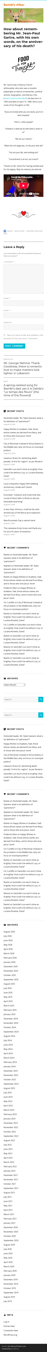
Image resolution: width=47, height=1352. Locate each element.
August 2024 (9, 1036)
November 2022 (11, 1127)
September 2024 (11, 1031)
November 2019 (11, 1284)
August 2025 (9, 984)
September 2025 (11, 979)
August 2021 (9, 1192)
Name (7, 298)
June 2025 (8, 992)
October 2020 (10, 1236)
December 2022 (11, 1123)
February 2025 (10, 1010)
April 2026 (8, 949)
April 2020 (8, 1262)
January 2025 (9, 1014)
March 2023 (9, 1110)
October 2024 (10, 1027)
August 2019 (9, 1297)
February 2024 (10, 1062)
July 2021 (8, 1197)
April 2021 (8, 1210)
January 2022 (9, 1171)
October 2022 (10, 1131)
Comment (9, 262)
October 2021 (10, 1184)
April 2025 (8, 1001)
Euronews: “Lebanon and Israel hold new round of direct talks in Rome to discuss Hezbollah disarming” (22, 498)
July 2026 (8, 936)
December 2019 (11, 1279)
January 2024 (9, 1066)
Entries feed (9, 1326)
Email (7, 310)
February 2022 (10, 1166)
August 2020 (9, 1244)
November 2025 (11, 970)
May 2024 (8, 1049)
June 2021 (8, 1201)
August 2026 (9, 931)
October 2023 (10, 1079)
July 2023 (8, 1092)
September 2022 (11, 1136)
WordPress (15, 1349)
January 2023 (9, 1118)
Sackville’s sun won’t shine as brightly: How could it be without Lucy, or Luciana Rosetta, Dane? (23, 472)
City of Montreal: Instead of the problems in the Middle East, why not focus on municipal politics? (23, 447)
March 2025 (9, 1005)
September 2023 (11, 1084)
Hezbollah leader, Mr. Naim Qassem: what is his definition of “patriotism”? (20, 558)
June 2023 (8, 1097)
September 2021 (11, 1188)
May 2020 (8, 1257)
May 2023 (8, 1101)
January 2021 (9, 1223)
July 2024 (8, 1040)
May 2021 (8, 1205)
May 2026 (8, 944)
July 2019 (8, 1301)
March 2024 (9, 1057)
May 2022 (8, 1153)
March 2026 (9, 953)
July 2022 (8, 1144)
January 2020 (9, 1275)
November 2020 (11, 1231)
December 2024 (11, 1018)
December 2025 (11, 966)
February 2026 (10, 957)
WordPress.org (10, 1335)
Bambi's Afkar (14, 5)
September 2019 (11, 1292)
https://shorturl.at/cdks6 (15, 98)
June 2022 (8, 1149)
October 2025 (10, 975)
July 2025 (8, 988)
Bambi (10, 231)
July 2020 (8, 1249)
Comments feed (11, 1330)
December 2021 (11, 1175)
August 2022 (9, 1140)
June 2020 (8, 1253)
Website (8, 322)
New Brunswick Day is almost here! (19, 520)
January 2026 (9, 962)
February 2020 (10, 1271)
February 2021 (10, 1218)
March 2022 (9, 1162)
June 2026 (8, 940)
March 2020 (9, 1266)
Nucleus (5, 1346)
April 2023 (8, 1105)
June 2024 (8, 1044)
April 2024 (8, 1053)
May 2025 (8, 997)
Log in (6, 1321)
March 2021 (9, 1214)
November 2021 (11, 1179)
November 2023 (11, 1075)
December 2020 (11, 1227)
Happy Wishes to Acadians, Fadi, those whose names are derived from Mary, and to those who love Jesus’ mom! (22, 432)
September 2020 (11, 1240)
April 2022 (8, 1157)
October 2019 (10, 1288)
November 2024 (11, 1023)
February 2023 (10, 1114)
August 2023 (9, 1088)
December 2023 (11, 1070)
